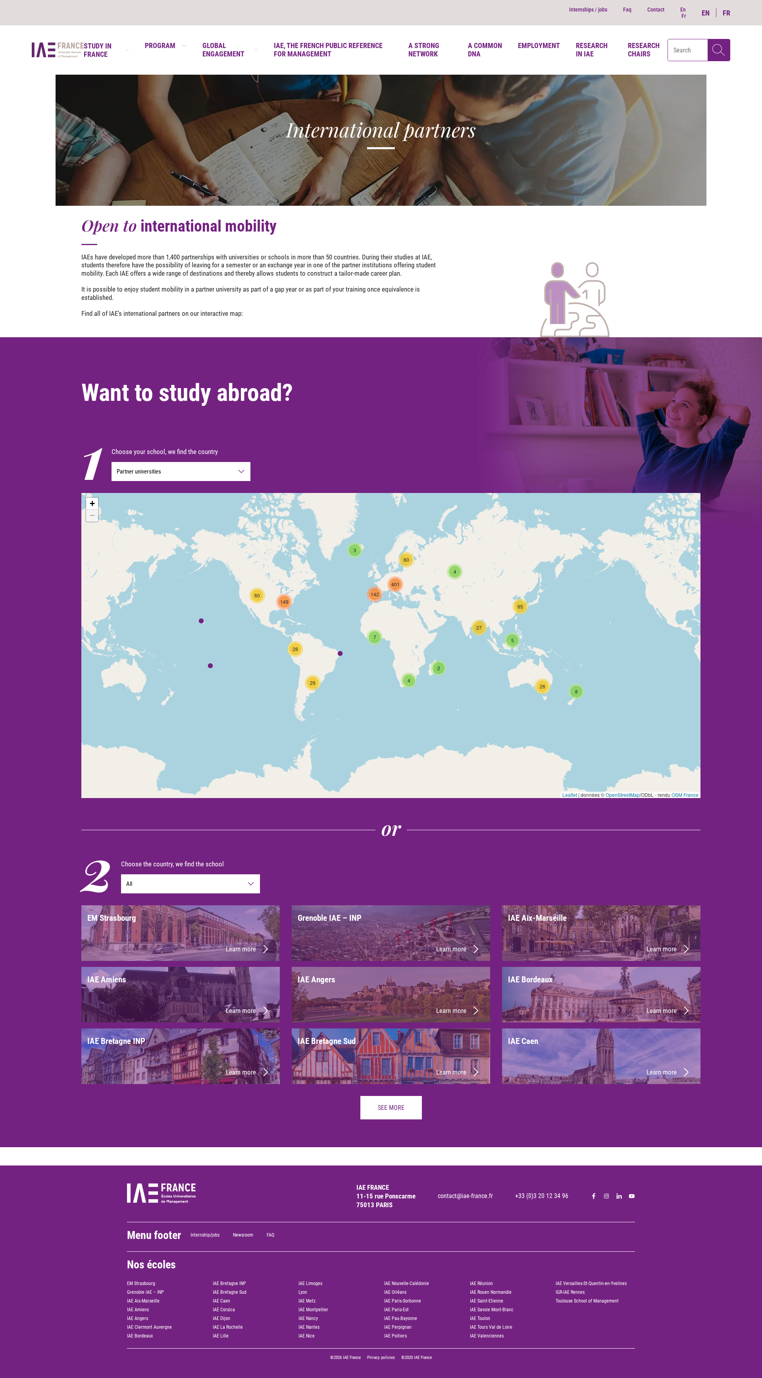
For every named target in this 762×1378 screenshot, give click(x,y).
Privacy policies (381, 1357)
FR (726, 13)
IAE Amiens (138, 1309)
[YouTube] (632, 1196)
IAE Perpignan (398, 1327)
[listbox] (181, 471)
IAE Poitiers (395, 1336)
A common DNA (485, 49)
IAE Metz (307, 1301)
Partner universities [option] (139, 471)
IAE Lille (221, 1336)
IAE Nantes (308, 1327)
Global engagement (223, 49)
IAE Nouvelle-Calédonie (406, 1283)
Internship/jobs (204, 1235)
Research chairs (644, 49)
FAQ (270, 1235)
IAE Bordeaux (140, 1336)
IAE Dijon (221, 1318)
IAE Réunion (481, 1283)
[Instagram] (606, 1196)
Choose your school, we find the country (165, 452)
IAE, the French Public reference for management (328, 49)
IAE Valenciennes (487, 1336)
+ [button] (92, 503)
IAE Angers (137, 1318)
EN (706, 13)
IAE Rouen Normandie (491, 1292)
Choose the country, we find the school (172, 864)
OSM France (685, 794)
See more (391, 1107)
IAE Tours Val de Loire (491, 1327)
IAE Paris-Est (396, 1309)
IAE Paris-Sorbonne (402, 1301)
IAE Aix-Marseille (143, 1301)
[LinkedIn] (619, 1196)
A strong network (423, 49)
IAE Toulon (480, 1318)
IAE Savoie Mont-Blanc (492, 1309)
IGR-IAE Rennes (570, 1292)
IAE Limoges (310, 1283)
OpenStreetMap (623, 794)
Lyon (302, 1292)
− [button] (92, 515)
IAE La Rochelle (228, 1327)
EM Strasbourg (141, 1283)
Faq (627, 9)
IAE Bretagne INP (229, 1283)
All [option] (129, 883)
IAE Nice (306, 1336)
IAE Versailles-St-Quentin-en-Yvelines (591, 1283)
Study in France (98, 50)
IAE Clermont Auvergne (149, 1327)
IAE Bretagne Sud (229, 1292)
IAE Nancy (308, 1318)
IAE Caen (221, 1301)
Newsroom (243, 1235)
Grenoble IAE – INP (145, 1292)
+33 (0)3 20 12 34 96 (541, 1196)
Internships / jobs (588, 9)
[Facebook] (594, 1196)
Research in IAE (592, 49)
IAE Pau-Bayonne (400, 1318)
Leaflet (569, 794)
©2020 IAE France (416, 1357)
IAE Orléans (395, 1292)
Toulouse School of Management (587, 1301)
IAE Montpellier (313, 1309)
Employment (539, 45)
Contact (655, 9)
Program (160, 45)
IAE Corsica (224, 1309)
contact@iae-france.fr (465, 1196)
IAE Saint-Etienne (486, 1301)
